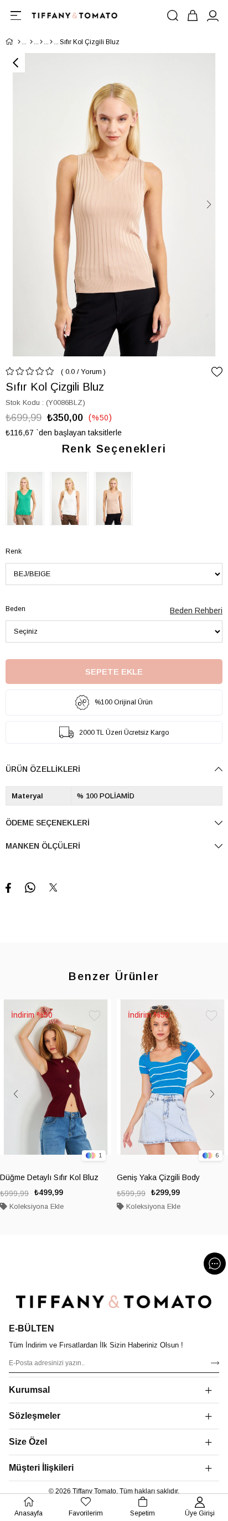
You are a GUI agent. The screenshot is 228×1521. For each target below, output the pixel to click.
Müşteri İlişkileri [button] (41, 1467)
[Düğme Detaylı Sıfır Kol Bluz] (55, 1082)
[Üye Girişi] (212, 15)
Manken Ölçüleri (43, 845)
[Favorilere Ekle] (216, 371)
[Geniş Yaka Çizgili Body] (172, 1082)
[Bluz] (51, 42)
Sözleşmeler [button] (34, 1415)
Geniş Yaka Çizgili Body (158, 1177)
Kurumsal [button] (29, 1389)
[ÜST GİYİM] (41, 42)
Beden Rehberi (196, 610)
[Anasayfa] (19, 42)
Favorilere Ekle (94, 1016)
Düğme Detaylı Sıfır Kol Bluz (49, 1177)
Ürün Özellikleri (43, 769)
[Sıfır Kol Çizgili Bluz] (28, 498)
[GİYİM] (31, 42)
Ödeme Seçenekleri (48, 822)
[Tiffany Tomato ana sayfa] (114, 1302)
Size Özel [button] (28, 1441)
